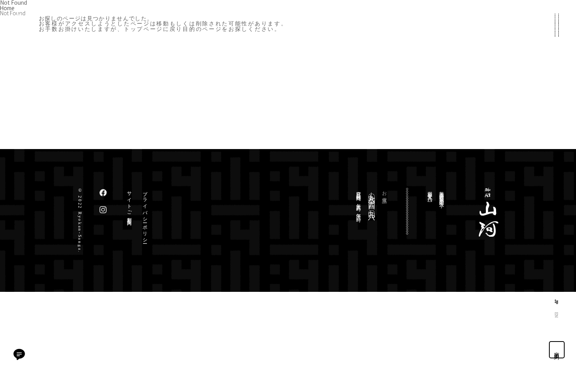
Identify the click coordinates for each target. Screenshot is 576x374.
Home (7, 8)
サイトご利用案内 (129, 203)
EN (557, 315)
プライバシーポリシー (145, 215)
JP (557, 301)
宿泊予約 (557, 350)
